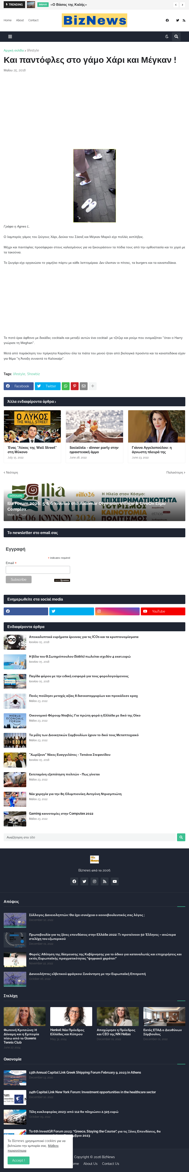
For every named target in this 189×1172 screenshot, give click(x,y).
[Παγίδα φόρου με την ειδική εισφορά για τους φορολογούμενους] (15, 681)
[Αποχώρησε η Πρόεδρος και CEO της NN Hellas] (118, 1016)
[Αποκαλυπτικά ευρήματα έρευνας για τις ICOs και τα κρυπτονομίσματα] (15, 642)
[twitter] (177, 20)
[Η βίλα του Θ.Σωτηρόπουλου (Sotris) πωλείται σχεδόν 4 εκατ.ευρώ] (15, 661)
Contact (33, 20)
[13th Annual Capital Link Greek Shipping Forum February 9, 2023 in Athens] (15, 1077)
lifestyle (33, 50)
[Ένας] (32, 426)
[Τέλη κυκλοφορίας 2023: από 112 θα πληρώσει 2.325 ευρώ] (15, 1117)
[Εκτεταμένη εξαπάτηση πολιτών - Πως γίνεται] (15, 779)
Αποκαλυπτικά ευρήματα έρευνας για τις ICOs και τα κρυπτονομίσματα (84, 637)
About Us (90, 1164)
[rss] (184, 20)
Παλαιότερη (174, 472)
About (20, 20)
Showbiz (33, 374)
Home (8, 20)
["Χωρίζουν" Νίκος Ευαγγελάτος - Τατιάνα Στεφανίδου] (15, 760)
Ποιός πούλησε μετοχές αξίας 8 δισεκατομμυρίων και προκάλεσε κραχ (83, 696)
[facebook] (167, 20)
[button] (176, 5)
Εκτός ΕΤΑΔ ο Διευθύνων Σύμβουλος (162, 1032)
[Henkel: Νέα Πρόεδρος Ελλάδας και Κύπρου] (71, 1016)
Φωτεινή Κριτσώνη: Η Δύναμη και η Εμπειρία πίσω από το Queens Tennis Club (21, 1036)
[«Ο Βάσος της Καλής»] (31, 4)
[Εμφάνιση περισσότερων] (93, 386)
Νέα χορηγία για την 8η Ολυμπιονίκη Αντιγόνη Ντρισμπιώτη (75, 794)
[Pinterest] (75, 386)
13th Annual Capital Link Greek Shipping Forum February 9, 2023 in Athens (85, 1072)
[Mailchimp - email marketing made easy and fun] (62, 581)
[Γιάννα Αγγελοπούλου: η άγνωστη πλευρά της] (156, 426)
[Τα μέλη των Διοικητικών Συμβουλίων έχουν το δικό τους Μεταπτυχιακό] (15, 740)
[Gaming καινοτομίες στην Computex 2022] (15, 818)
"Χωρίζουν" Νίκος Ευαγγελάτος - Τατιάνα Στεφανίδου (69, 754)
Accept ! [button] (18, 1160)
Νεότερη (12, 472)
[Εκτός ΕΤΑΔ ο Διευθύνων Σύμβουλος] (164, 1016)
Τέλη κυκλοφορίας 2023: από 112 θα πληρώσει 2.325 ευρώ (73, 1112)
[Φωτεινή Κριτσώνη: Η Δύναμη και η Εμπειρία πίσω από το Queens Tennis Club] (25, 1016)
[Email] (84, 386)
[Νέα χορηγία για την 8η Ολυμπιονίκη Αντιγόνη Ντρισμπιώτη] (15, 799)
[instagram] (117, 611)
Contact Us (110, 1164)
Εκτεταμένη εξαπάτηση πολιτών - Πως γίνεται (64, 774)
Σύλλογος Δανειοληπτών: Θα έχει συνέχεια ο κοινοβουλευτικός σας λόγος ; (87, 915)
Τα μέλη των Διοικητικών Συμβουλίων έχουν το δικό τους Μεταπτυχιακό (84, 735)
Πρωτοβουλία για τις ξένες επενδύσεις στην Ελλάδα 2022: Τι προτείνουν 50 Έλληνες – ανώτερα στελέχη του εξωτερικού (102, 937)
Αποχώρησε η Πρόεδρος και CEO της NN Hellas (116, 1032)
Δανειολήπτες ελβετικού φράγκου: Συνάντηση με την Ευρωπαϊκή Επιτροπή (87, 974)
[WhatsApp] (66, 386)
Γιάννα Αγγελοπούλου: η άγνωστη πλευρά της (152, 450)
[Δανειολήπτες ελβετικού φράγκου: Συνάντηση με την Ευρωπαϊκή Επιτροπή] (15, 979)
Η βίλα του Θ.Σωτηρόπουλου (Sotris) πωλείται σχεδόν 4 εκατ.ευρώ (80, 656)
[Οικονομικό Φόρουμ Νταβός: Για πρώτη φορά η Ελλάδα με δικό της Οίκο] (15, 720)
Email (11, 563)
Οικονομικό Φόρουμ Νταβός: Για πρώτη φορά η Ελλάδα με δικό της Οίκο (85, 715)
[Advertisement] (94, 111)
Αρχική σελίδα (14, 50)
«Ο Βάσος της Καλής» (68, 5)
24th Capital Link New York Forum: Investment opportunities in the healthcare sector (92, 1092)
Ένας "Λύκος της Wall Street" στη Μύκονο (32, 450)
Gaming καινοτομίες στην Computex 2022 (61, 813)
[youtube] (115, 881)
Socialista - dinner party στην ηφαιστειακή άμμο (94, 450)
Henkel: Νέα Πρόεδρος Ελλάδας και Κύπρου (67, 1032)
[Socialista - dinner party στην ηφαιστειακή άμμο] (94, 426)
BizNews (108, 1157)
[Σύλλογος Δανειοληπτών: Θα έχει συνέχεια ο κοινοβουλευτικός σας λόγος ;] (15, 920)
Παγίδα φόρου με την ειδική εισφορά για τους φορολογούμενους (79, 676)
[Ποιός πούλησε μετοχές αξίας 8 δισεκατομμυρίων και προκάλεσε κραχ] (15, 701)
